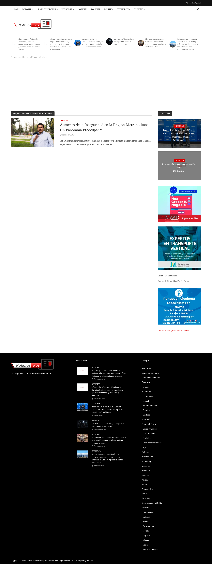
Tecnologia (124, 9)
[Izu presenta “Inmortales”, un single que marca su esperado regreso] (109, 41)
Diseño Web (38, 560)
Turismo (138, 9)
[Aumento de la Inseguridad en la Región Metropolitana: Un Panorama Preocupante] (32, 132)
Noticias (82, 9)
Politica (109, 9)
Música (95, 420)
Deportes (27, 9)
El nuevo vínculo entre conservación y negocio (179, 166)
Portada (14, 57)
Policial (96, 9)
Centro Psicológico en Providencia (173, 330)
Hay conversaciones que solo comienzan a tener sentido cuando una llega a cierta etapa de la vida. (155, 43)
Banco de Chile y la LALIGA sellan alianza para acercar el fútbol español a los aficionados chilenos (92, 43)
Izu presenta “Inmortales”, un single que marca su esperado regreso (124, 41)
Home (16, 9)
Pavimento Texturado (167, 276)
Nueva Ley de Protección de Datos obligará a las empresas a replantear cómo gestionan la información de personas (29, 44)
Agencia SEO (164, 217)
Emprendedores (47, 9)
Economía (66, 9)
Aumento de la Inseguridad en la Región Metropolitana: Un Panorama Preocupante (105, 127)
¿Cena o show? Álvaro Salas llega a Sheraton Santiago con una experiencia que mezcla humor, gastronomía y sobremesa (61, 44)
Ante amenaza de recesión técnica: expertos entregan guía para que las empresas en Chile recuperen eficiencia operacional (187, 44)
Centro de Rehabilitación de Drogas (174, 281)
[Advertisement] (106, 85)
